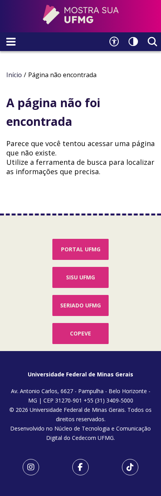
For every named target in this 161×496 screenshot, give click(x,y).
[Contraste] (133, 41)
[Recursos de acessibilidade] (114, 41)
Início (14, 75)
